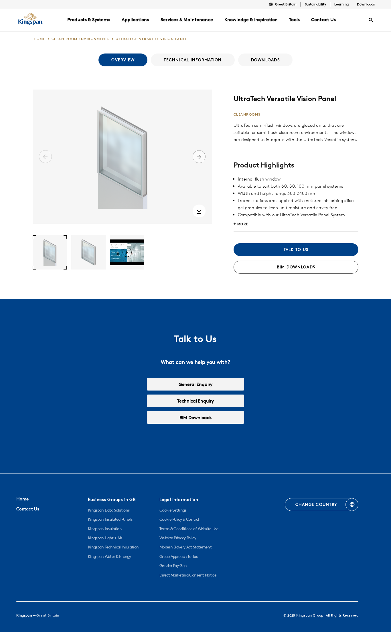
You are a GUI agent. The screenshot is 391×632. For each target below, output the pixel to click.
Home (22, 499)
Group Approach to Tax (178, 556)
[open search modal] (371, 20)
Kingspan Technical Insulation (113, 547)
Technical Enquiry (195, 401)
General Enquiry (195, 384)
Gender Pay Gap (172, 565)
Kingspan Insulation (105, 528)
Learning (341, 4)
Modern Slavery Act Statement (185, 547)
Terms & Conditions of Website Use (189, 528)
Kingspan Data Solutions (108, 510)
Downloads (366, 4)
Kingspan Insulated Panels (110, 519)
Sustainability (315, 4)
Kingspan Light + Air (105, 537)
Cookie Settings (172, 510)
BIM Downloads (195, 417)
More (242, 224)
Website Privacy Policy (177, 537)
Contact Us (27, 509)
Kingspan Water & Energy (109, 556)
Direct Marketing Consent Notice (187, 575)
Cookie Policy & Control (179, 519)
